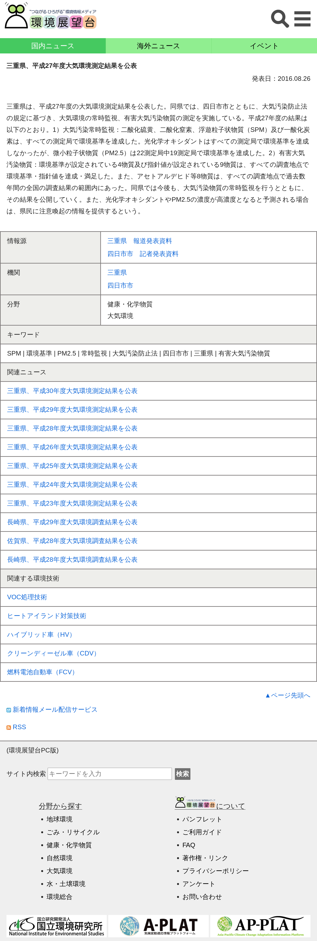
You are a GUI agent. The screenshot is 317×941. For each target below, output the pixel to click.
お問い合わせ (202, 896)
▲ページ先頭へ (288, 695)
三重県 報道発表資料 (139, 240)
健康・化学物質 (69, 845)
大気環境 (59, 870)
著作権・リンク (205, 857)
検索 (182, 773)
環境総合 (59, 896)
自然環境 (59, 857)
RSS (18, 726)
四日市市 (120, 285)
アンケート (199, 883)
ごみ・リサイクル (73, 832)
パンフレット (202, 819)
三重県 (117, 272)
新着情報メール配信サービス (54, 709)
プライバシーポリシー (215, 870)
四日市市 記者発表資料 (143, 253)
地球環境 (59, 819)
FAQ (188, 845)
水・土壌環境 (66, 883)
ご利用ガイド (202, 832)
